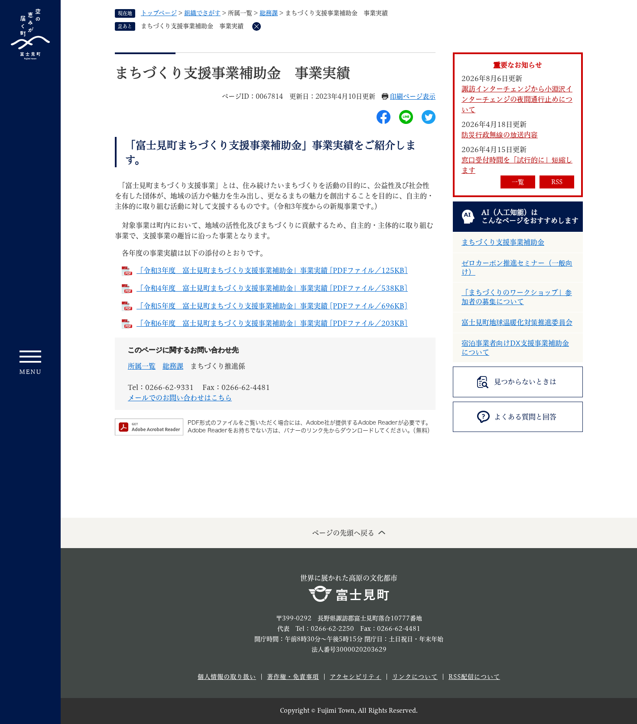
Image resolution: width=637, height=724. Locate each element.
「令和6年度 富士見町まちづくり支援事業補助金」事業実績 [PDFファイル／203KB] (272, 323)
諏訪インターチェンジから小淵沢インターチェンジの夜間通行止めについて (517, 99)
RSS (556, 182)
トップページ (159, 13)
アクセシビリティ (355, 677)
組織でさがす (202, 13)
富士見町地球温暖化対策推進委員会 (517, 322)
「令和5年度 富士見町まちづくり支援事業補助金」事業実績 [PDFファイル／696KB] (272, 305)
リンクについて (415, 677)
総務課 (269, 13)
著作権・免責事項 (293, 677)
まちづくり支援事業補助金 (503, 242)
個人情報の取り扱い (227, 677)
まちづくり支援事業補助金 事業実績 (192, 26)
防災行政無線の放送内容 (500, 134)
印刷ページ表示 (413, 96)
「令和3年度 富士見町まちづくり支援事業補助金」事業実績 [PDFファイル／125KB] (272, 270)
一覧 (518, 182)
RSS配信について (474, 677)
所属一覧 (142, 366)
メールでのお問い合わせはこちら (180, 397)
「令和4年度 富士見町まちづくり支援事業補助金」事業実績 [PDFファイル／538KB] (272, 288)
